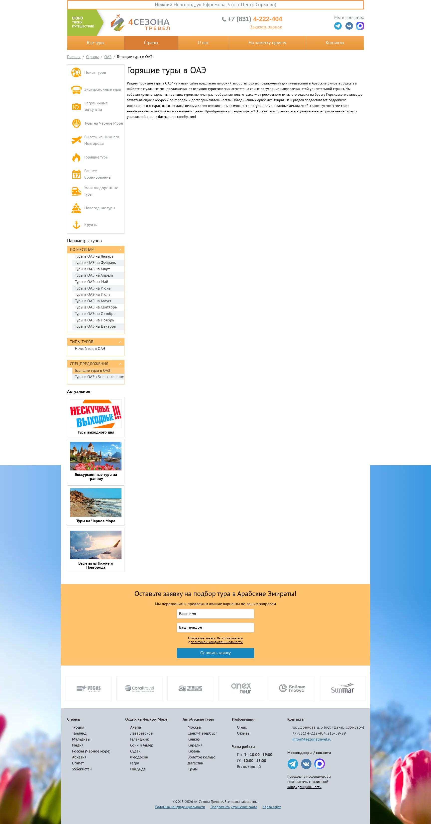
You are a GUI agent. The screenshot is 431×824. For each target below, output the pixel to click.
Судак (135, 751)
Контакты (335, 42)
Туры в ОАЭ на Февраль (95, 262)
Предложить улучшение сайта (234, 807)
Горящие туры (96, 157)
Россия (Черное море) (91, 751)
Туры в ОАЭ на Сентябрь (96, 307)
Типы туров (81, 342)
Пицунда (138, 769)
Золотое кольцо (202, 757)
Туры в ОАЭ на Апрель (94, 275)
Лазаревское (141, 733)
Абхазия (79, 757)
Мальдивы (81, 739)
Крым (193, 769)
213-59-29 (336, 733)
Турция (78, 727)
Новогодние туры (99, 208)
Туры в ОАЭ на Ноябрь (94, 320)
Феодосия (139, 757)
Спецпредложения (89, 364)
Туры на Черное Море (103, 123)
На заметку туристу (267, 42)
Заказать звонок (266, 27)
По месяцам (82, 249)
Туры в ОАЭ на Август (93, 301)
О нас (203, 42)
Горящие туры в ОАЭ (92, 370)
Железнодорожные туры (101, 191)
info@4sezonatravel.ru (311, 739)
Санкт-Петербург (202, 733)
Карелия (195, 745)
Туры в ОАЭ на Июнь (92, 288)
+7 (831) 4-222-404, (309, 733)
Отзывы (243, 733)
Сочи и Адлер (141, 745)
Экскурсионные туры (102, 89)
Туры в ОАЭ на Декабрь (95, 326)
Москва (194, 727)
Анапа (135, 727)
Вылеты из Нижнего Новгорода (101, 140)
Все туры (95, 42)
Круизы (91, 225)
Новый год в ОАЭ (90, 348)
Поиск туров (95, 72)
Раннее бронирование (97, 174)
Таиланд (79, 733)
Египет (78, 763)
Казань (194, 751)
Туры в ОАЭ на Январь (94, 256)
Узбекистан (82, 769)
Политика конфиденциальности (180, 807)
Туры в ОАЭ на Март (92, 269)
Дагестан (195, 763)
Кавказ (194, 739)
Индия (78, 745)
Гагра (134, 763)
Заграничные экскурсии (96, 106)
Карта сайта (272, 807)
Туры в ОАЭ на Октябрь (95, 313)
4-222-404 (254, 19)
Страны (151, 42)
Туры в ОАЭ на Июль (92, 294)
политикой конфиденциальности (217, 642)
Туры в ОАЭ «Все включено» (99, 377)
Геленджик (139, 739)
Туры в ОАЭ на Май (91, 282)
